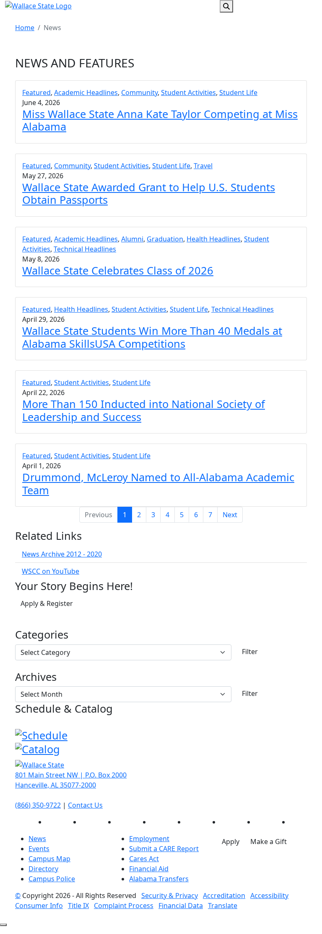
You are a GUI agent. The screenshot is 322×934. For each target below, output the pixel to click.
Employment (149, 838)
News (37, 838)
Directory (43, 868)
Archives (36, 676)
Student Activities (188, 92)
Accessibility (269, 895)
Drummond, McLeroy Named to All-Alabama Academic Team (158, 483)
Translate (222, 905)
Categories (41, 634)
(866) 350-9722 (38, 805)
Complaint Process (123, 905)
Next (230, 514)
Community (139, 92)
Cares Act (144, 858)
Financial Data (180, 905)
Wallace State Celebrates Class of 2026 (117, 270)
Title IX (78, 905)
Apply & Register (47, 603)
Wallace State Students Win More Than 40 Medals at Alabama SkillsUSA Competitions (152, 336)
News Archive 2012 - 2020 (62, 554)
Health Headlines (214, 239)
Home (24, 27)
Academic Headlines (86, 92)
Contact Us (85, 805)
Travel (203, 165)
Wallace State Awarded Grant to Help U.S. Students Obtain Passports (148, 193)
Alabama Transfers (159, 878)
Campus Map (49, 858)
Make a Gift (268, 841)
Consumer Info (39, 905)
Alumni (132, 239)
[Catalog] (37, 748)
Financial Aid (149, 868)
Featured (36, 92)
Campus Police (52, 878)
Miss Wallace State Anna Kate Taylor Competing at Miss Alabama (160, 120)
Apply (230, 841)
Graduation (165, 239)
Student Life (238, 92)
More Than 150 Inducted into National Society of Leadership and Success (143, 410)
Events (39, 848)
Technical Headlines (85, 249)
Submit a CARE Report (164, 848)
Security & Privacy (169, 895)
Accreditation (224, 895)
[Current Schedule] (41, 734)
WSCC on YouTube (50, 571)
